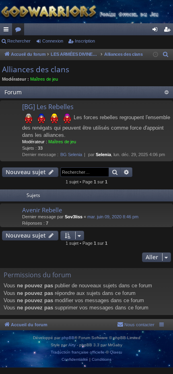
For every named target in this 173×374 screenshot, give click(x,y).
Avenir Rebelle (42, 210)
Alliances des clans (35, 69)
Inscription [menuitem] (168, 30)
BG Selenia (71, 154)
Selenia (103, 154)
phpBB (68, 337)
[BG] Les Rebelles (48, 106)
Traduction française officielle (78, 352)
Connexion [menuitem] (156, 30)
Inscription (85, 41)
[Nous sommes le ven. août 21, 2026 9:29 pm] (155, 54)
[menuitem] (165, 54)
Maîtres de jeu (44, 79)
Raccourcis (7, 30)
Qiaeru (116, 352)
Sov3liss (73, 216)
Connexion (52, 41)
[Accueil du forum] (86, 11)
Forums (19, 30)
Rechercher (19, 41)
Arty (72, 345)
